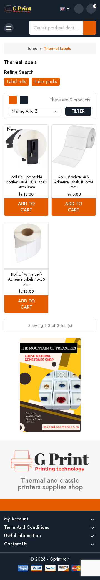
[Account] (79, 9)
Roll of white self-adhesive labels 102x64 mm (73, 182)
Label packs (45, 81)
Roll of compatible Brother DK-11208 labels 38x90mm (26, 182)
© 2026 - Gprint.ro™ (50, 559)
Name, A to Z (35, 111)
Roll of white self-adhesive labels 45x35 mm (26, 279)
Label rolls (16, 81)
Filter (78, 111)
